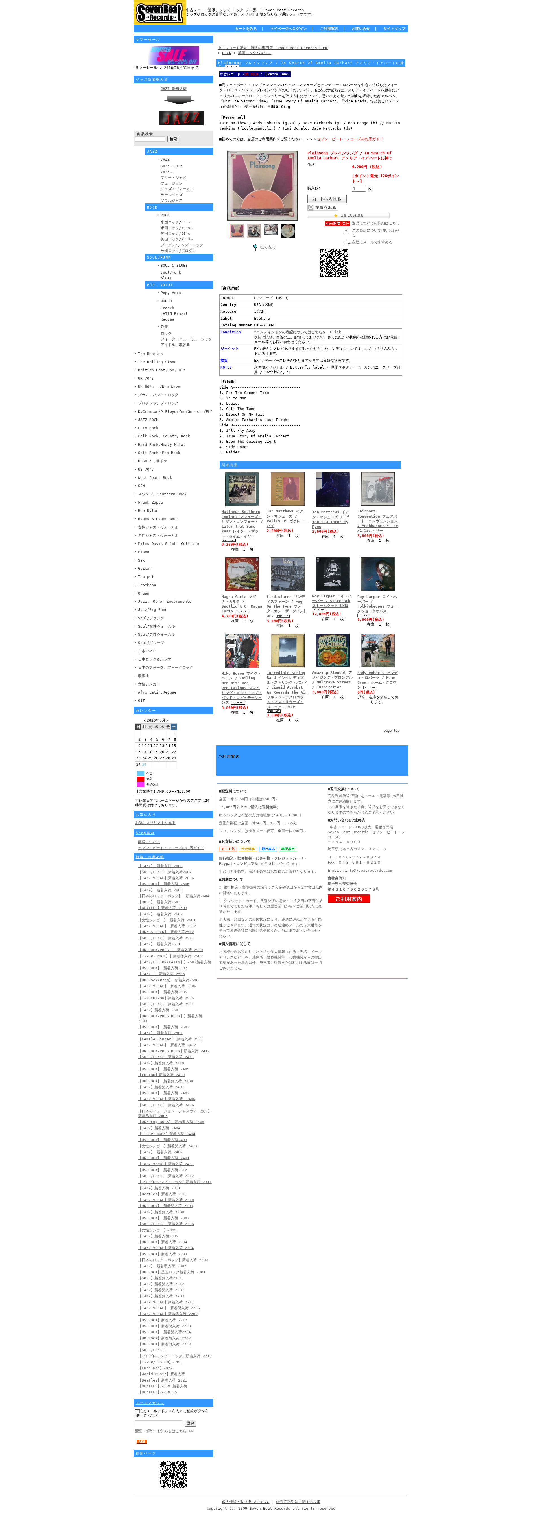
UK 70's (146, 378)
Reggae (167, 319)
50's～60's (171, 166)
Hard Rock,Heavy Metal (161, 444)
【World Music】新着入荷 (161, 1374)
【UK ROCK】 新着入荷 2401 (163, 1158)
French (167, 308)
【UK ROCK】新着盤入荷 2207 (164, 1338)
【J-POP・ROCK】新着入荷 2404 (166, 1134)
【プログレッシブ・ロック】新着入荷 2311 (175, 1182)
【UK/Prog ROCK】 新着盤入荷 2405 (171, 1122)
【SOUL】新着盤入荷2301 (160, 1278)
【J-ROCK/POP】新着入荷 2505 (166, 998)
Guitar (145, 568)
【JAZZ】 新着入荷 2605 (160, 890)
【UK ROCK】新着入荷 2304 (162, 1242)
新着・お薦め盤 (150, 857)
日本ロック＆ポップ (154, 659)
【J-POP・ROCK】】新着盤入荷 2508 (170, 956)
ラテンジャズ (172, 195)
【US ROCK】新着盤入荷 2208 (164, 1326)
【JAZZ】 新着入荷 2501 (160, 1033)
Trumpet (146, 577)
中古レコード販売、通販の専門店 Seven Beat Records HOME (273, 48)
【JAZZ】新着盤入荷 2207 (161, 1290)
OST (141, 700)
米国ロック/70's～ (177, 228)
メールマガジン (150, 1403)
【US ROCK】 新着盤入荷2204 (164, 1332)
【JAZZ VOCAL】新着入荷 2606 (166, 878)
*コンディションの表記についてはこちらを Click (297, 332)
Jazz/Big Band (152, 610)
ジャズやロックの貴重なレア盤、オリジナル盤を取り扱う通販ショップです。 (250, 14)
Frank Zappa (150, 502)
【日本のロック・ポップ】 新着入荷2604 (173, 896)
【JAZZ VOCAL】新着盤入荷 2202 (168, 1314)
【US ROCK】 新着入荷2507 (162, 968)
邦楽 (164, 326)
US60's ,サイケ (152, 461)
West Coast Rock (155, 477)
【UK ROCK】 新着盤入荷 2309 (165, 1206)
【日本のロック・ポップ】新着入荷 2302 (173, 1260)
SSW (141, 486)
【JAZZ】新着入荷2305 (158, 1236)
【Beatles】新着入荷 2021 (162, 1380)
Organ (143, 593)
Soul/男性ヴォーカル (156, 634)
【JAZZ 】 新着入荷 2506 (161, 974)
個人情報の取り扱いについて (246, 1502)
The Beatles (150, 354)
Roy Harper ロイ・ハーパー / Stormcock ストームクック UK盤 (332, 601)
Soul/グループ (151, 643)
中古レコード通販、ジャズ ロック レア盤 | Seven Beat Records (245, 10)
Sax (141, 560)
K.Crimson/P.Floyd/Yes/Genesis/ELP (175, 411)
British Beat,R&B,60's (161, 370)
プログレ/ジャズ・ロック (182, 245)
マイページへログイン (288, 29)
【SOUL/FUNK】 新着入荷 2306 (166, 1224)
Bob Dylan (148, 510)
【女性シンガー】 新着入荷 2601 (167, 920)
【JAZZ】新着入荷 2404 (159, 1128)
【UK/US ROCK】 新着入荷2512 (166, 932)
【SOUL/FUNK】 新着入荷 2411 (166, 1057)
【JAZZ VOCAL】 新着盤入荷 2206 (169, 1308)
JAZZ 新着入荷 (174, 89)
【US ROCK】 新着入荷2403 (162, 1140)
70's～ (167, 172)
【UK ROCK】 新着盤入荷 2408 (165, 1081)
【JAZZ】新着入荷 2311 (159, 1188)
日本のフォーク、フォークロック (165, 667)
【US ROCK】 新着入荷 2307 (163, 1218)
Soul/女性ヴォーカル (156, 626)
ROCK (165, 215)
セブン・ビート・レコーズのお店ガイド (171, 848)
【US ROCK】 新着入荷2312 (162, 1170)
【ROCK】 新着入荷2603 (159, 902)
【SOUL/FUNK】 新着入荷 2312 (166, 1176)
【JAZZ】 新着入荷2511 (159, 944)
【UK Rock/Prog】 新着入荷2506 (168, 980)
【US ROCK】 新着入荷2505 (162, 992)
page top (391, 731)
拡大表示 (267, 247)
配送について (149, 842)
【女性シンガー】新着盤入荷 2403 (167, 1146)
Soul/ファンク (151, 618)
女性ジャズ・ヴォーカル (158, 527)
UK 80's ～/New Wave (159, 387)
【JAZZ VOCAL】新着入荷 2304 (166, 1248)
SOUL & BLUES (174, 265)
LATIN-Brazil (174, 314)
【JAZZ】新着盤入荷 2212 (161, 1284)
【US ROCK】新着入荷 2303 (162, 1254)
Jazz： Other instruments (164, 601)
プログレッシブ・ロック (158, 403)
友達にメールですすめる (372, 242)
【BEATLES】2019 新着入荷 (162, 1386)
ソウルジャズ (172, 200)
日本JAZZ (146, 651)
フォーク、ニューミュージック (186, 339)
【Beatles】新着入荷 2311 (162, 1194)
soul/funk (171, 272)
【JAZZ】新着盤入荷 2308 (161, 1212)
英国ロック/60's (175, 233)
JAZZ (165, 159)
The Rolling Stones (158, 362)
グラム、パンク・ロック (158, 395)
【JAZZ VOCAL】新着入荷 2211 (166, 1302)
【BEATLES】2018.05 (157, 1392)
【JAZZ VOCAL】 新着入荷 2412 (167, 1045)
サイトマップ (394, 29)
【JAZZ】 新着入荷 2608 (160, 866)
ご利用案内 (329, 29)
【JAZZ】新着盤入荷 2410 (161, 1063)
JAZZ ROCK (148, 420)
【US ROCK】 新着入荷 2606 (163, 884)
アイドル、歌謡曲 (175, 345)
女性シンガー (149, 684)
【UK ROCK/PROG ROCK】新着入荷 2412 (174, 1051)
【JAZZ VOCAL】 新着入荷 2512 (167, 926)
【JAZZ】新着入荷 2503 (159, 1010)
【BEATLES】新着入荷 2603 (162, 908)
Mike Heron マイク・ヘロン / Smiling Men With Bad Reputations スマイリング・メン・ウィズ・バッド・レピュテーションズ (242, 688)
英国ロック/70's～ (177, 239)
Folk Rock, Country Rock (164, 436)
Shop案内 (145, 833)
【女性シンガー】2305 (157, 1230)
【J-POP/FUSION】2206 (160, 1362)
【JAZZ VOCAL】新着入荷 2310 (166, 1200)
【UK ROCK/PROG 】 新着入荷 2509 (170, 950)
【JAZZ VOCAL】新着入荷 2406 (166, 1099)
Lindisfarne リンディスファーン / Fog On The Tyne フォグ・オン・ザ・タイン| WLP (286, 606)
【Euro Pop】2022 (155, 1368)
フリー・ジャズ (173, 178)
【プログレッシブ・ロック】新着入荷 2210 (175, 1356)
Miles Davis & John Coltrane (168, 543)
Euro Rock (148, 428)
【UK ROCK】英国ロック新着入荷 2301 (172, 1272)
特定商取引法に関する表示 (298, 1502)
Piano (143, 552)
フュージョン (172, 183)
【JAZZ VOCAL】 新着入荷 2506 (167, 986)
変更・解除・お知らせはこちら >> (164, 1431)
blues (166, 278)
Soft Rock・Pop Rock (159, 453)
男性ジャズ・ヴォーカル (158, 535)
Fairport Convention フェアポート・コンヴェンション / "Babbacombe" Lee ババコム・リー (377, 521)
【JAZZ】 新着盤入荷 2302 (162, 1266)
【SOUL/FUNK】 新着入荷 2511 (166, 938)
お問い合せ (361, 29)
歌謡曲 (143, 676)
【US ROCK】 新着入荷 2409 (163, 1069)
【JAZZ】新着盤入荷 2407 (161, 1087)
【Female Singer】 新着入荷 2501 (170, 1039)
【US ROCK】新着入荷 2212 (162, 1320)
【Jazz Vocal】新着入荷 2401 (166, 1164)
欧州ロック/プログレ (178, 251)
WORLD (166, 301)
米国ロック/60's (175, 222)
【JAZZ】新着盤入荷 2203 (161, 1296)
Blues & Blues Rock (158, 519)
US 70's (146, 469)
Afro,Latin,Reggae (157, 692)
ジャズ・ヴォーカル (177, 189)
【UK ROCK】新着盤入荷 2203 (164, 1344)
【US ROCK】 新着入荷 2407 (163, 1093)
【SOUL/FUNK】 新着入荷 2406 (166, 1105)
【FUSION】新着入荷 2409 (161, 1075)
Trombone (147, 585)
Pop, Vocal (172, 293)
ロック (166, 333)
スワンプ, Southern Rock (162, 494)
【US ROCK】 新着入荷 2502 (163, 1027)
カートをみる (246, 29)
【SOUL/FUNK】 (152, 1350)
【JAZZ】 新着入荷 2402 (160, 1152)
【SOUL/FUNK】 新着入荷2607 (165, 872)
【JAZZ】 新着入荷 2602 (160, 914)
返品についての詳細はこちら (376, 223)
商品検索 (145, 134)
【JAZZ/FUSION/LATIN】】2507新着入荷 (174, 962)
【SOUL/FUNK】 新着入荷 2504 (166, 1004)
